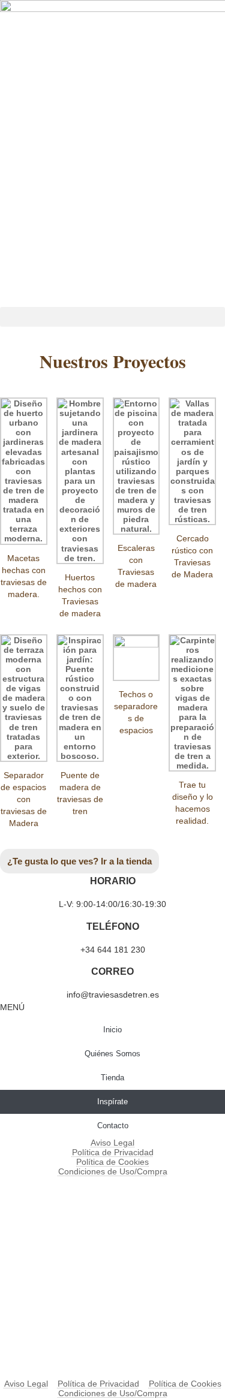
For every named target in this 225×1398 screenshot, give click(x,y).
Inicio (112, 1029)
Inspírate (112, 1101)
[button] (112, 317)
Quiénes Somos (112, 1053)
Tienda (112, 1077)
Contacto (112, 1125)
